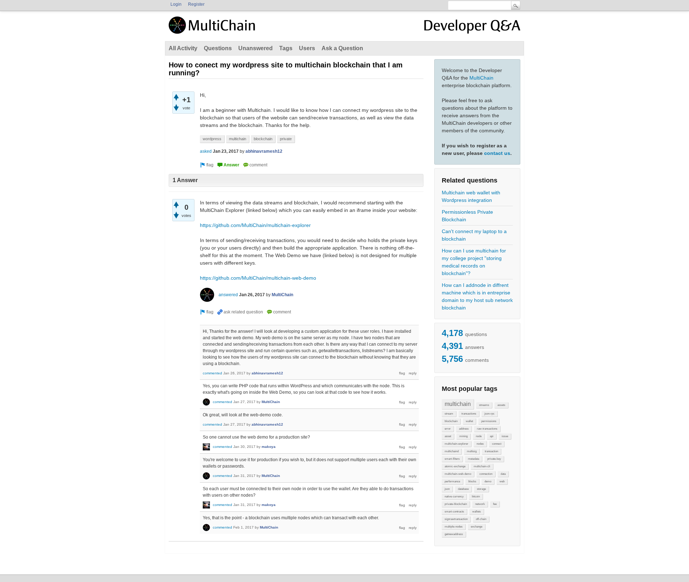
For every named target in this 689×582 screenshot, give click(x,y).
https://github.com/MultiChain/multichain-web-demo (258, 278)
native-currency (454, 496)
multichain (458, 404)
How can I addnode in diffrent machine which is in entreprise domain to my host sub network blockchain (477, 296)
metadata (473, 458)
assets (501, 405)
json (447, 489)
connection (485, 473)
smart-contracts (454, 511)
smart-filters (452, 458)
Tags (285, 48)
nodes (480, 443)
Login (176, 4)
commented (212, 373)
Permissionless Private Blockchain (467, 215)
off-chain (481, 519)
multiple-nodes (454, 526)
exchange (476, 526)
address (464, 428)
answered (228, 294)
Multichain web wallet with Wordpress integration (471, 196)
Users (307, 48)
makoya (269, 447)
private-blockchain (456, 504)
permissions (488, 421)
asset (448, 436)
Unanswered (255, 48)
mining (463, 436)
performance (452, 481)
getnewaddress (454, 534)
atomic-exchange (455, 466)
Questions (218, 48)
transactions (468, 413)
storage (481, 489)
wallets (476, 511)
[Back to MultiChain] (213, 29)
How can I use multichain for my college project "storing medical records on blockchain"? (474, 262)
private (286, 139)
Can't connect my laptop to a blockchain (474, 235)
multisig (472, 451)
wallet (469, 421)
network (480, 504)
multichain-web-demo (458, 473)
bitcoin (476, 496)
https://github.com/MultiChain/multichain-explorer (255, 225)
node (479, 436)
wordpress (212, 139)
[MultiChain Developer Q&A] (472, 27)
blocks (472, 481)
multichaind (452, 451)
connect (496, 443)
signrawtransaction (456, 519)
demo (487, 481)
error (448, 428)
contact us (497, 153)
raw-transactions (487, 428)
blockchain (451, 421)
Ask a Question (342, 48)
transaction (491, 451)
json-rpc (489, 413)
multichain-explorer (456, 443)
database (463, 489)
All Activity (183, 48)
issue (505, 436)
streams (484, 405)
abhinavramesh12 (263, 151)
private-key (494, 458)
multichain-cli (482, 466)
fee (495, 504)
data (503, 473)
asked (206, 151)
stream (449, 413)
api (491, 436)
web (502, 481)
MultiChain (481, 78)
